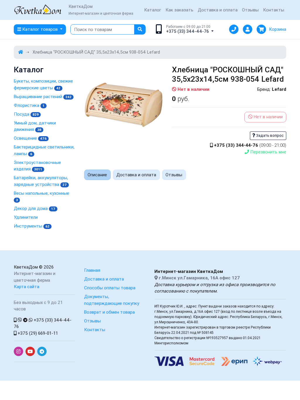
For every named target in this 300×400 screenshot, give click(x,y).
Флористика (29, 105)
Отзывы (250, 10)
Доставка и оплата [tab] (136, 174)
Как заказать (179, 10)
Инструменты (32, 226)
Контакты (273, 10)
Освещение (30, 138)
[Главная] (20, 52)
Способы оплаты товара (109, 287)
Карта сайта (26, 286)
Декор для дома (34, 208)
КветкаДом (26, 267)
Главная (92, 270)
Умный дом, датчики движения (35, 126)
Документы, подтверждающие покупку (111, 300)
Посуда (26, 114)
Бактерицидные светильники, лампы (44, 150)
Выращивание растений (42, 96)
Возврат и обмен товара (109, 312)
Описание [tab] (97, 174)
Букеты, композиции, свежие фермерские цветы (43, 84)
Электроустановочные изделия (37, 166)
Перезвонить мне (267, 152)
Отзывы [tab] (174, 174)
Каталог (152, 10)
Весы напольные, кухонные (41, 196)
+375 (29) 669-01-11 (37, 333)
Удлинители (26, 217)
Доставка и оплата (218, 10)
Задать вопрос (269, 135)
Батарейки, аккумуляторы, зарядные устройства (41, 181)
